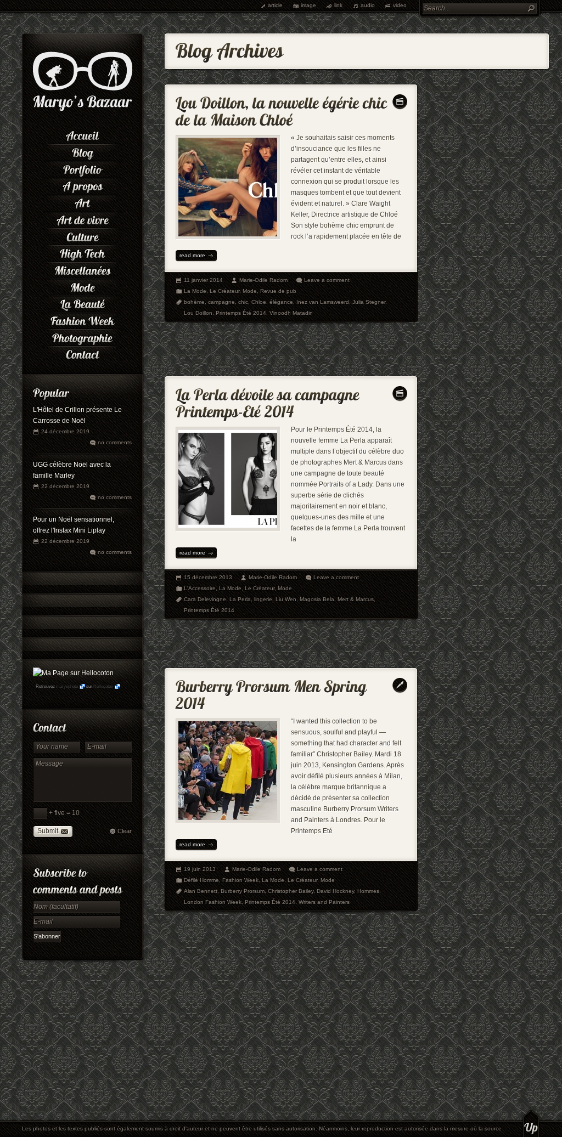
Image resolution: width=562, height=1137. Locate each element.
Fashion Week (240, 880)
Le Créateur (224, 291)
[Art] (82, 202)
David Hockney (335, 891)
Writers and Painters (324, 902)
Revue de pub (278, 291)
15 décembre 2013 (208, 577)
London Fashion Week (212, 902)
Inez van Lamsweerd (322, 302)
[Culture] (82, 235)
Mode (250, 291)
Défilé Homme (201, 880)
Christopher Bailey (290, 891)
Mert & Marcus (356, 599)
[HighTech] (82, 252)
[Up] (531, 1123)
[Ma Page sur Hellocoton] (73, 673)
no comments (115, 442)
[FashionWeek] (82, 320)
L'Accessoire (200, 588)
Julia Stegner (368, 302)
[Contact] (82, 353)
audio (368, 5)
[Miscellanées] (82, 269)
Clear (124, 831)
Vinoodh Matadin (291, 313)
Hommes (368, 891)
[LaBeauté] (82, 303)
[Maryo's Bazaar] (82, 110)
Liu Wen (286, 599)
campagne (221, 302)
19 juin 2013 (200, 869)
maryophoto (67, 686)
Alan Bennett (200, 891)
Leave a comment (327, 280)
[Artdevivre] (82, 219)
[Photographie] (82, 336)
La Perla (240, 599)
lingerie (263, 599)
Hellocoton (103, 686)
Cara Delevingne (205, 599)
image (308, 5)
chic (243, 302)
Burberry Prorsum (243, 891)
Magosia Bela (317, 599)
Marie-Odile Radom (263, 280)
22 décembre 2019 (65, 486)
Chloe (258, 302)
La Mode (195, 291)
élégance (281, 302)
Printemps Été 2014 (241, 313)
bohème (194, 302)
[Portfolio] (82, 168)
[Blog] (82, 151)
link (338, 5)
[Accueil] (82, 134)
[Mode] (82, 286)
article (275, 5)
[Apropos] (82, 185)
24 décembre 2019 (65, 431)
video (400, 5)
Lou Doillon (198, 313)
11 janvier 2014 (203, 280)
